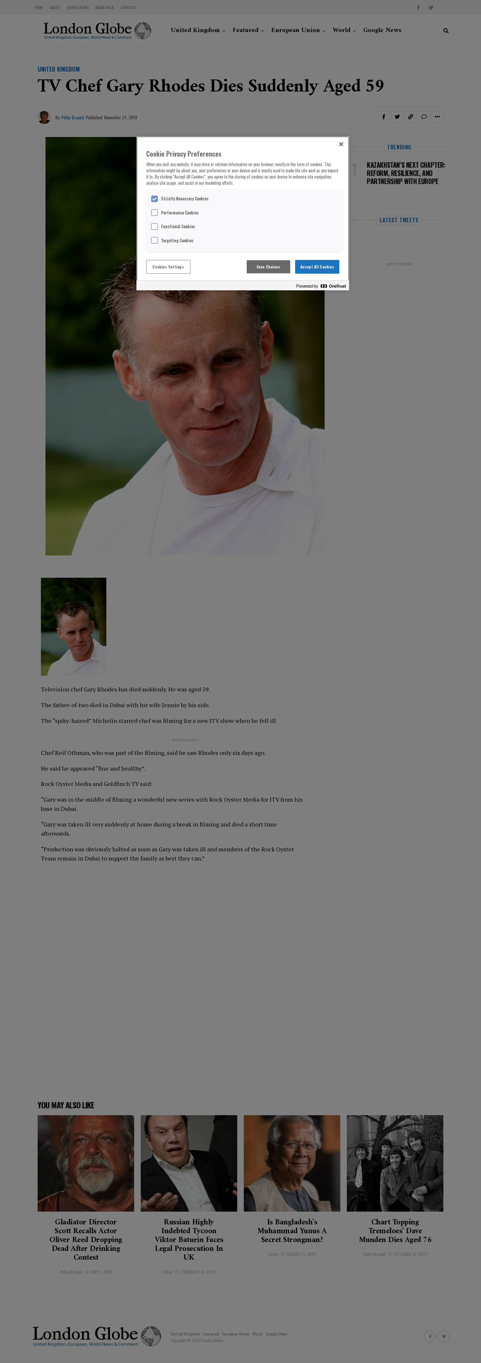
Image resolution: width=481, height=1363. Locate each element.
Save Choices (268, 266)
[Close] (341, 144)
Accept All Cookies (317, 266)
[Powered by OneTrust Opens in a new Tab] (321, 286)
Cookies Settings (168, 266)
